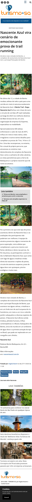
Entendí (6, 497)
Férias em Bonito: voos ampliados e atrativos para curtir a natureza (14, 195)
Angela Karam (12, 364)
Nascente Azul (6, 372)
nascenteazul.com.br (11, 354)
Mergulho (23, 372)
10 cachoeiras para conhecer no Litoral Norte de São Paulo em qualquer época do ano (15, 410)
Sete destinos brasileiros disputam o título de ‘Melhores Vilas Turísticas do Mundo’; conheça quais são (15, 436)
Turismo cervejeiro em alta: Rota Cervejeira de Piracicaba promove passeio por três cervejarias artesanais (15, 463)
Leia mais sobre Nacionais (8, 380)
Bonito (16, 372)
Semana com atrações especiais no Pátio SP (14, 200)
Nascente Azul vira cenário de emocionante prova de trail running (15, 41)
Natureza (4, 375)
